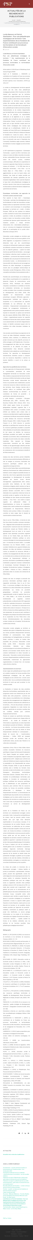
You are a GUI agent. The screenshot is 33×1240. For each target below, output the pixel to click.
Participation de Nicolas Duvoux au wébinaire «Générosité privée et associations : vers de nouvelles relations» (16, 1174)
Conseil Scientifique (21, 1231)
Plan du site (7, 1235)
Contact (20, 1233)
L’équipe (13, 1231)
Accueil (13, 20)
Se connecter (15, 1235)
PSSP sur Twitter (7, 1218)
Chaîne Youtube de (9, 1192)
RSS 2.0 (26, 1235)
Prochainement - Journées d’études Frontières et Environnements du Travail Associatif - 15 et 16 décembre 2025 (15, 1169)
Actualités (19, 20)
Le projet (8, 1231)
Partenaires (14, 1233)
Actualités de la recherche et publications (17, 21)
